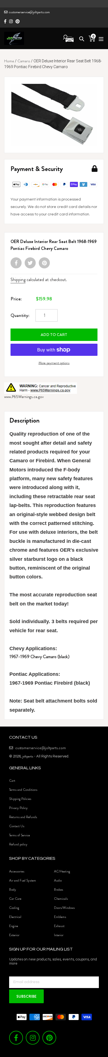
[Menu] (99, 38)
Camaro (23, 61)
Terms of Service (19, 835)
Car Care (15, 898)
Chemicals (61, 898)
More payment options (54, 362)
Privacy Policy (18, 807)
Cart (12, 780)
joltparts (27, 756)
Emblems (60, 916)
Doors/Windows (64, 907)
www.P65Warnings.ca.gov (24, 396)
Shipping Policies (20, 798)
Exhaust (59, 925)
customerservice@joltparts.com (29, 12)
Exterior (14, 935)
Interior (58, 935)
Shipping (18, 279)
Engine (13, 925)
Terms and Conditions (23, 789)
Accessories (16, 871)
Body (12, 889)
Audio (58, 880)
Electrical (15, 916)
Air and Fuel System (22, 880)
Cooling (14, 907)
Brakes (58, 889)
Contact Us (16, 826)
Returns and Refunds (23, 817)
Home (9, 61)
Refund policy (18, 844)
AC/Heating (62, 871)
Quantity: (20, 315)
